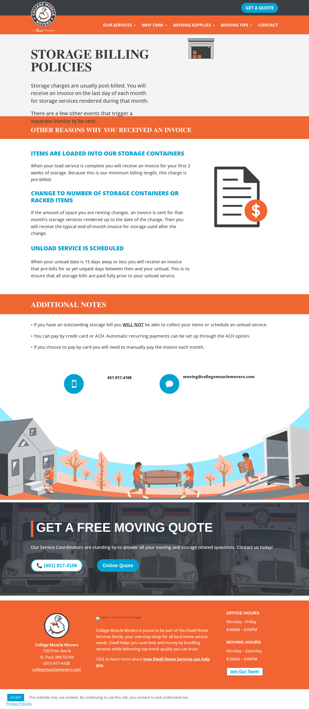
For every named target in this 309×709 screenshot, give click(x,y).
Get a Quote (260, 8)
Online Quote (118, 565)
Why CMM (152, 25)
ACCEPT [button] (15, 697)
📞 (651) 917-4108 (56, 565)
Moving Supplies (192, 25)
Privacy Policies (19, 703)
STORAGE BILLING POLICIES (90, 61)
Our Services (117, 25)
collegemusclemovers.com (56, 669)
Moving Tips (234, 25)
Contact (268, 25)
